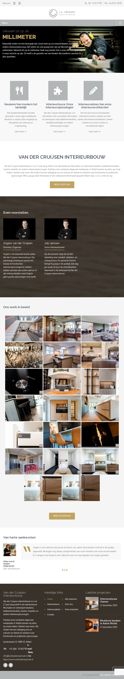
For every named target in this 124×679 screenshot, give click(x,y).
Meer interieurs (62, 515)
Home (50, 599)
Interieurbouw (53, 604)
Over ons (69, 604)
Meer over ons (62, 184)
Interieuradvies (53, 609)
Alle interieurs (71, 599)
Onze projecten (71, 609)
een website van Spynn (110, 674)
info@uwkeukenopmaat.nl (15, 656)
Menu (5, 22)
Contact (50, 615)
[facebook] (14, 3)
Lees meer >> (21, 131)
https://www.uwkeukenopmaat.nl (18, 659)
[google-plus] (19, 3)
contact (98, 175)
